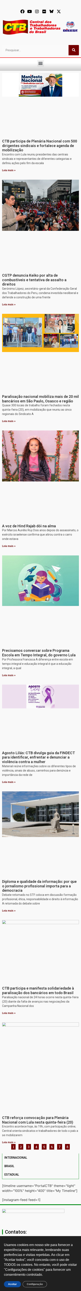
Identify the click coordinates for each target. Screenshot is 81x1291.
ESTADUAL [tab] (11, 1174)
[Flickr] (44, 11)
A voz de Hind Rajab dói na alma (29, 526)
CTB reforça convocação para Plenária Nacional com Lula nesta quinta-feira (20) (37, 1120)
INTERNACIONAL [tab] (15, 1157)
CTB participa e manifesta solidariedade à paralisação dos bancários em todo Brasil (38, 990)
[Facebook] (22, 11)
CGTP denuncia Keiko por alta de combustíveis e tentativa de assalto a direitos (34, 279)
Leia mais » (9, 170)
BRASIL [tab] (9, 1166)
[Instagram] (37, 11)
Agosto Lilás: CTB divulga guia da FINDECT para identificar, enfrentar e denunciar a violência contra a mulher (38, 757)
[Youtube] (29, 11)
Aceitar (12, 1284)
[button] (40, 63)
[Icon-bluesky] (51, 11)
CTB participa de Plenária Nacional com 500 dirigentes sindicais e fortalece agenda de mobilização (39, 145)
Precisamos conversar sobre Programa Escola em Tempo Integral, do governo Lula (39, 652)
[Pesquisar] (74, 50)
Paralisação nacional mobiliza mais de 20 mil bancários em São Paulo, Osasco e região (40, 398)
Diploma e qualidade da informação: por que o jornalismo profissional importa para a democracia (39, 886)
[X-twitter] (58, 11)
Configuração (35, 1284)
